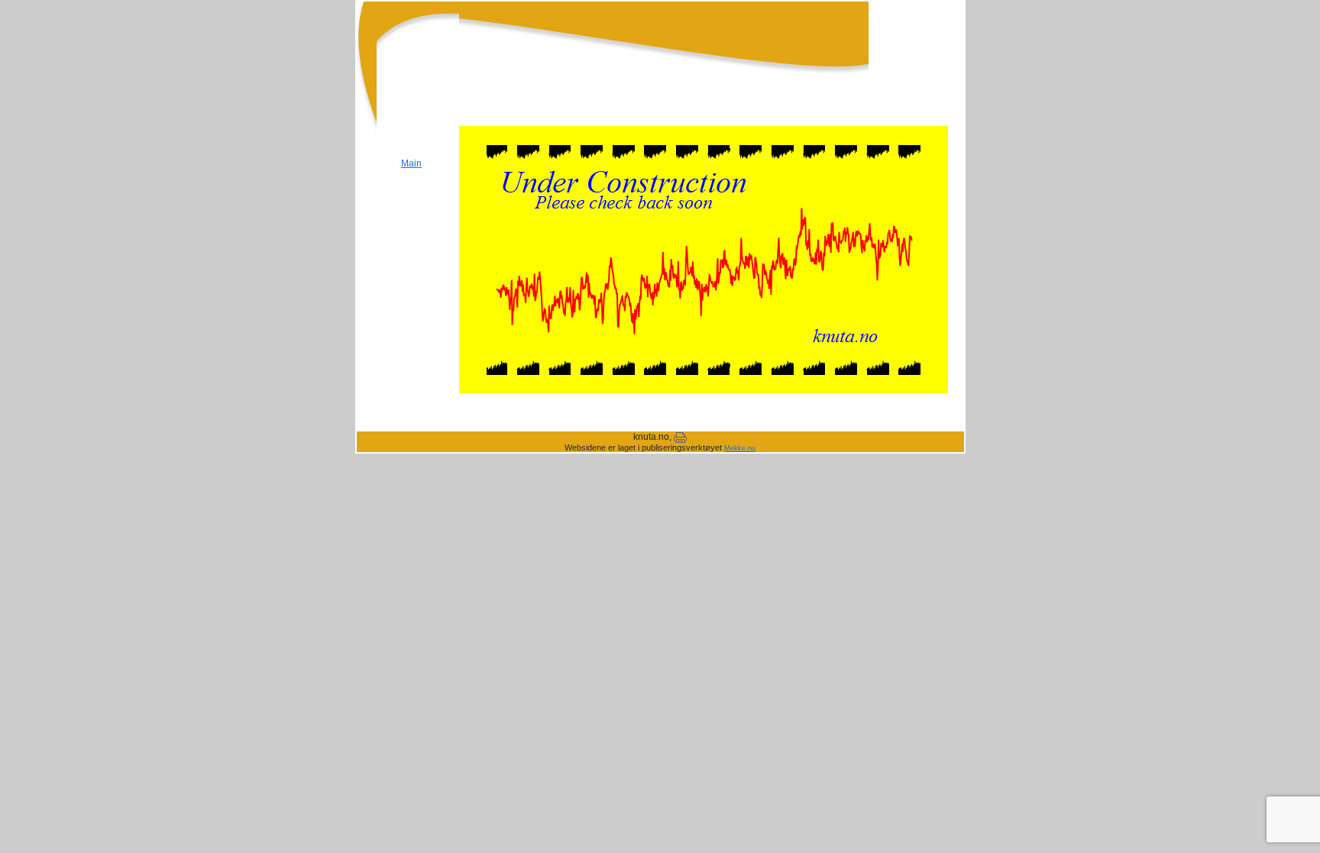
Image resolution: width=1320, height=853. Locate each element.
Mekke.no (739, 448)
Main (411, 163)
